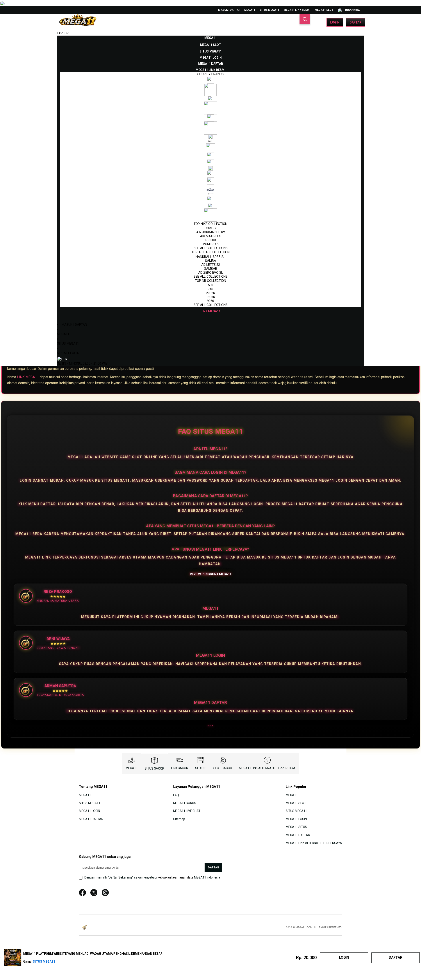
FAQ (176, 795)
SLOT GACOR (222, 768)
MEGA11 (249, 9)
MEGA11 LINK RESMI (297, 9)
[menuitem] (210, 37)
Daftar (355, 22)
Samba (210, 261)
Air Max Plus (210, 236)
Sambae (210, 269)
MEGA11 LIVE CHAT (186, 811)
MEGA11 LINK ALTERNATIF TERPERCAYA (267, 768)
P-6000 (210, 240)
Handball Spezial (210, 257)
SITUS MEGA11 (269, 9)
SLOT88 (200, 768)
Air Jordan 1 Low (210, 232)
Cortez (211, 228)
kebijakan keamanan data (175, 877)
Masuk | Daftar (229, 9)
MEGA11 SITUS (296, 827)
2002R (210, 293)
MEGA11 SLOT (324, 9)
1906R (210, 297)
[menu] (210, 175)
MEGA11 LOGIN (68, 353)
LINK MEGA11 (28, 377)
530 (210, 285)
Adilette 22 (210, 265)
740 (210, 289)
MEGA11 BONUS (184, 803)
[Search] (305, 19)
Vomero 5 (210, 244)
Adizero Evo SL (210, 273)
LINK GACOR (179, 768)
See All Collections (211, 248)
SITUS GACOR (154, 768)
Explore (63, 33)
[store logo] (77, 22)
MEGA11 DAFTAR (91, 819)
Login (334, 22)
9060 (210, 301)
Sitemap (179, 819)
